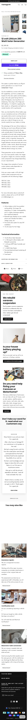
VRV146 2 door (5, 183)
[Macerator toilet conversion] (14, 636)
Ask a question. (7, 263)
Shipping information (9, 259)
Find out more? (6, 585)
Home (2, 11)
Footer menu (6, 674)
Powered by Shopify (18, 718)
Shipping (10, 48)
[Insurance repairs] (14, 550)
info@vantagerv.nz (8, 197)
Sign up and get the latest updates (12, 684)
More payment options (14, 69)
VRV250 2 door (6, 187)
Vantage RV (6, 5)
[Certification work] (14, 596)
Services (6, 411)
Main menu (5, 678)
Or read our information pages (13, 361)
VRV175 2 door (5, 185)
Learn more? (8, 319)
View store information (9, 78)
